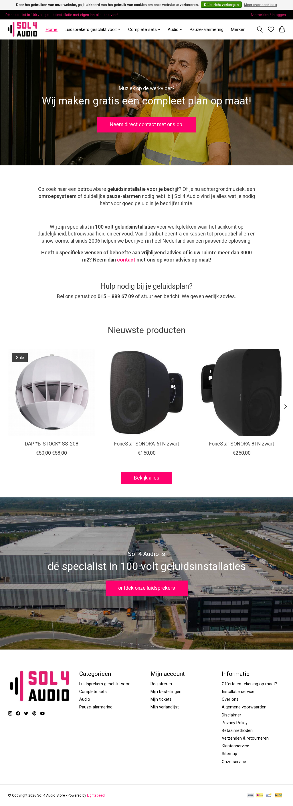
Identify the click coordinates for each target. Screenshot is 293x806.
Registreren (161, 683)
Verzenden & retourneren (245, 738)
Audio (84, 699)
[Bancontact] (268, 795)
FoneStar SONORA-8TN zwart (241, 444)
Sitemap (229, 753)
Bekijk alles (146, 478)
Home (51, 29)
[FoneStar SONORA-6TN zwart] (146, 392)
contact (126, 260)
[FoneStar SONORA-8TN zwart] (241, 392)
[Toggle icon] (260, 29)
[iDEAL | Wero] (259, 795)
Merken (238, 29)
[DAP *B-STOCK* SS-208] (51, 392)
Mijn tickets (161, 699)
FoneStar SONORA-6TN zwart (146, 444)
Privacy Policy (235, 722)
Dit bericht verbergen (221, 5)
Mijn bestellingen (166, 691)
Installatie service (238, 691)
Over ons (230, 699)
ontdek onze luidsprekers (146, 588)
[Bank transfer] (250, 795)
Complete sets (93, 691)
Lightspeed (96, 795)
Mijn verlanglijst (165, 707)
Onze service (234, 761)
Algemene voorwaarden (244, 707)
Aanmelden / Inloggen (268, 15)
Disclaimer (231, 715)
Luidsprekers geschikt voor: (104, 683)
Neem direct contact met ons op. (146, 124)
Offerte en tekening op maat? (249, 683)
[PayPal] (278, 795)
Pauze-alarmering (206, 29)
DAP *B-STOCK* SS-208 (51, 444)
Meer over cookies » (260, 5)
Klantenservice (235, 745)
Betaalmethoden (237, 730)
